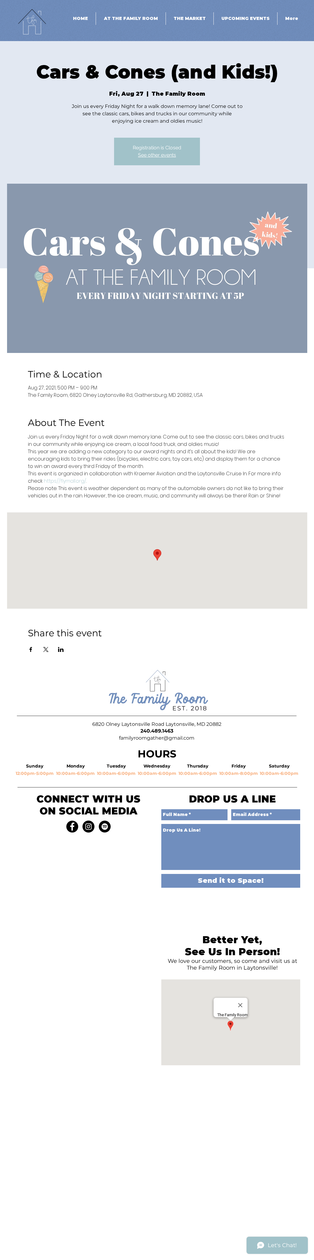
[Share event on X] (46, 649)
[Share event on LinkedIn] (61, 649)
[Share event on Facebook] (31, 649)
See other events (157, 155)
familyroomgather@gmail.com (156, 738)
